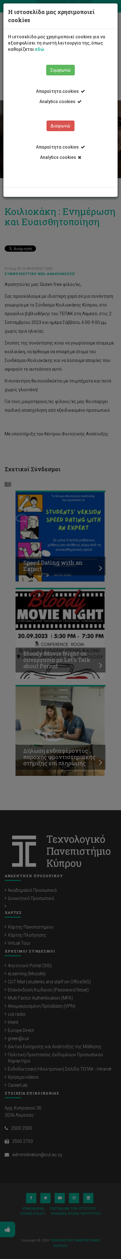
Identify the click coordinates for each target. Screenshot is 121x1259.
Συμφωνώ (60, 70)
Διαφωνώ (60, 125)
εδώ (39, 49)
